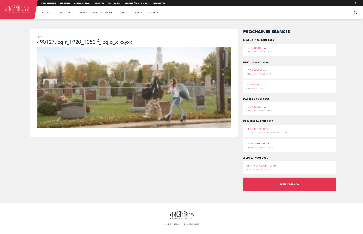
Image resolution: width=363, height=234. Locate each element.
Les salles (65, 3)
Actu (70, 12)
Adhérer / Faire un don (137, 3)
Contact (153, 12)
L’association (48, 3)
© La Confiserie (191, 224)
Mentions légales (173, 224)
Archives (99, 3)
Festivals (83, 12)
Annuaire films (82, 3)
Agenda (58, 12)
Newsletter (159, 3)
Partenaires (114, 3)
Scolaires (138, 12)
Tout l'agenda (289, 184)
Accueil (46, 12)
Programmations (102, 12)
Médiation (122, 12)
